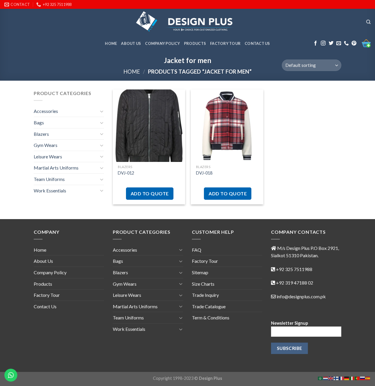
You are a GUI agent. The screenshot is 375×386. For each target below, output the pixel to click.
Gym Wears (45, 145)
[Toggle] (101, 111)
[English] (331, 377)
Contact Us (257, 43)
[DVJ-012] (149, 125)
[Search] (368, 22)
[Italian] (352, 377)
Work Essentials (50, 190)
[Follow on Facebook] (315, 43)
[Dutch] (325, 377)
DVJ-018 (204, 172)
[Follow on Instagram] (323, 43)
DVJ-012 (126, 172)
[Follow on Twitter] (331, 43)
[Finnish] (336, 377)
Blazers (41, 134)
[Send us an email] (338, 43)
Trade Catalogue (209, 306)
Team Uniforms (49, 179)
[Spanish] (368, 377)
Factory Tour (225, 43)
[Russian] (362, 377)
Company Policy (162, 43)
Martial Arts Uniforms (56, 167)
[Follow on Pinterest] (354, 43)
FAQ (196, 250)
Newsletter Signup (289, 323)
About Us (131, 43)
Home (111, 43)
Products (195, 43)
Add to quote (150, 193)
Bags (39, 122)
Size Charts (203, 284)
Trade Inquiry (205, 295)
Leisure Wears (48, 156)
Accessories (46, 111)
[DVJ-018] (227, 125)
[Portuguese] (357, 377)
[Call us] (346, 43)
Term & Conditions (210, 317)
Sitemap (200, 272)
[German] (347, 377)
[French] (341, 377)
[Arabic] (320, 377)
